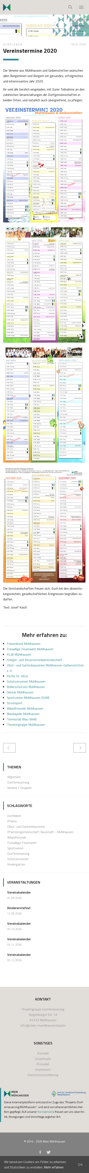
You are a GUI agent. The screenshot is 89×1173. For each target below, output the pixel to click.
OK (80, 1164)
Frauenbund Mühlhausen (23, 643)
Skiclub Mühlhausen (20, 692)
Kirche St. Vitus (17, 675)
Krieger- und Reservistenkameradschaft (35, 659)
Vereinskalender (19, 892)
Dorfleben (13, 44)
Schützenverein (18, 858)
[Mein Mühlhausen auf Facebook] (40, 1152)
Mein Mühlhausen (54, 1141)
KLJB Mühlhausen (19, 654)
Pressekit (43, 1064)
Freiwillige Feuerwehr (21, 842)
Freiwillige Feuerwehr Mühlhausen (30, 648)
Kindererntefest (19, 907)
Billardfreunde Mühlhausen (25, 708)
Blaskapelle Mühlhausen (23, 713)
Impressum (43, 1069)
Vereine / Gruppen (19, 787)
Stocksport (15, 702)
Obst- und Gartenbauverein (26, 826)
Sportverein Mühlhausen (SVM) (28, 697)
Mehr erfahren (54, 1167)
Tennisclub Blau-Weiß (22, 719)
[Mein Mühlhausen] (16, 1094)
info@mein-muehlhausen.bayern (43, 1025)
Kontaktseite (45, 1111)
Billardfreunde (16, 837)
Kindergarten (16, 864)
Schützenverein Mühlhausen (26, 681)
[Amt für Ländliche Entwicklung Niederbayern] (69, 1094)
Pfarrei (12, 821)
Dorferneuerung (18, 782)
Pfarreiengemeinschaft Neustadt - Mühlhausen (40, 831)
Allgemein (14, 776)
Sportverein (15, 848)
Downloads (43, 1058)
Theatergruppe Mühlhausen (26, 724)
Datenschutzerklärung (43, 1074)
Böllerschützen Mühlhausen (26, 686)
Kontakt (43, 1053)
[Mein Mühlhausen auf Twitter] (49, 1152)
